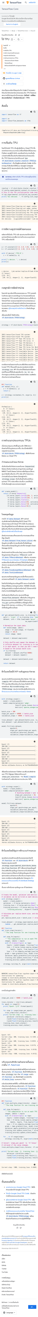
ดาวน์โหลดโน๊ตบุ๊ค (11, 84)
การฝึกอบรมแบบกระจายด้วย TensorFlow (20, 1211)
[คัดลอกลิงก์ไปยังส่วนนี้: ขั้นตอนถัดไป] (17, 1182)
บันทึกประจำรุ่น (6, 1284)
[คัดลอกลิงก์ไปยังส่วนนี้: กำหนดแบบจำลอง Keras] (26, 462)
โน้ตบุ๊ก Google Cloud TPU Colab (17, 1193)
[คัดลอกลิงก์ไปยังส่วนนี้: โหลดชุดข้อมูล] (16, 514)
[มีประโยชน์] (15, 35)
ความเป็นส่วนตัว (14, 1302)
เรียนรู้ (13, 31)
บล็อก (3, 1259)
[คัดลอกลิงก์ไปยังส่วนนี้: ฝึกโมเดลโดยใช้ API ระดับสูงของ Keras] (4, 674)
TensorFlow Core (10, 9)
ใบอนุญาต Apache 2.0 (8, 1240)
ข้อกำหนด (4, 1302)
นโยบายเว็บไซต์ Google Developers (17, 1242)
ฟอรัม (3, 1262)
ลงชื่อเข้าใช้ (32, 2)
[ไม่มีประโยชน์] (19, 35)
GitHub (4, 1265)
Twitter (4, 1269)
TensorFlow (5, 31)
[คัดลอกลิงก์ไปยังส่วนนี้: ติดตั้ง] (10, 106)
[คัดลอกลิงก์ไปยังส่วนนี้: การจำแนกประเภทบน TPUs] (33, 440)
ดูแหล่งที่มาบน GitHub (13, 78)
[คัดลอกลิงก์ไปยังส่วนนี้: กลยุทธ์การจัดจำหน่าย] (26, 288)
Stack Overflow (7, 1288)
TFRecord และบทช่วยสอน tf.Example (15, 560)
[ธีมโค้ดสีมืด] (31, 111)
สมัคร (32, 1307)
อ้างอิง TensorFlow (8, 1295)
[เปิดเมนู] (3, 2)
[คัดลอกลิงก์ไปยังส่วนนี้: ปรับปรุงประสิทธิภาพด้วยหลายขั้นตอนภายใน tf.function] (22, 1065)
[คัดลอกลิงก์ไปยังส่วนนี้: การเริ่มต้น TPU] (20, 143)
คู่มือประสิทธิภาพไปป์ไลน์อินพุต (12, 531)
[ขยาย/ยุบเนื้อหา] (9, 45)
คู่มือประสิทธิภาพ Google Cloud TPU (18, 1200)
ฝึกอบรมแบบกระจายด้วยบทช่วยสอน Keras (16, 692)
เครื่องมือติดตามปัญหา (8, 1281)
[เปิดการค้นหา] (26, 2)
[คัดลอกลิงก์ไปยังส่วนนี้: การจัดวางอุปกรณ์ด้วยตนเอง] (33, 229)
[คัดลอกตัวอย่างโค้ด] (34, 111)
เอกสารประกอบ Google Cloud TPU (18, 1187)
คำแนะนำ (33, 31)
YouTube (5, 1272)
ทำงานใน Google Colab (14, 73)
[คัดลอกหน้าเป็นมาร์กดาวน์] (18, 39)
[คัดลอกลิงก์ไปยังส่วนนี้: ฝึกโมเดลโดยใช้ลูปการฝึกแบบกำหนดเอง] (4, 854)
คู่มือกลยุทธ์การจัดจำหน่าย (17, 308)
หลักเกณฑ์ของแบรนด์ (8, 1291)
